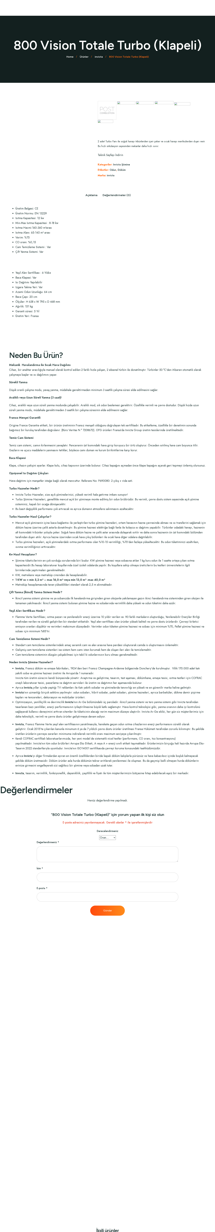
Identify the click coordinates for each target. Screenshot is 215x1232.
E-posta (42, 888)
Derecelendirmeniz (107, 831)
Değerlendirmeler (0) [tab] (117, 195)
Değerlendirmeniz (48, 842)
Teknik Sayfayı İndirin (111, 155)
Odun (113, 170)
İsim (40, 868)
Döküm (122, 170)
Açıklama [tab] (91, 195)
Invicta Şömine (121, 164)
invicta (110, 175)
